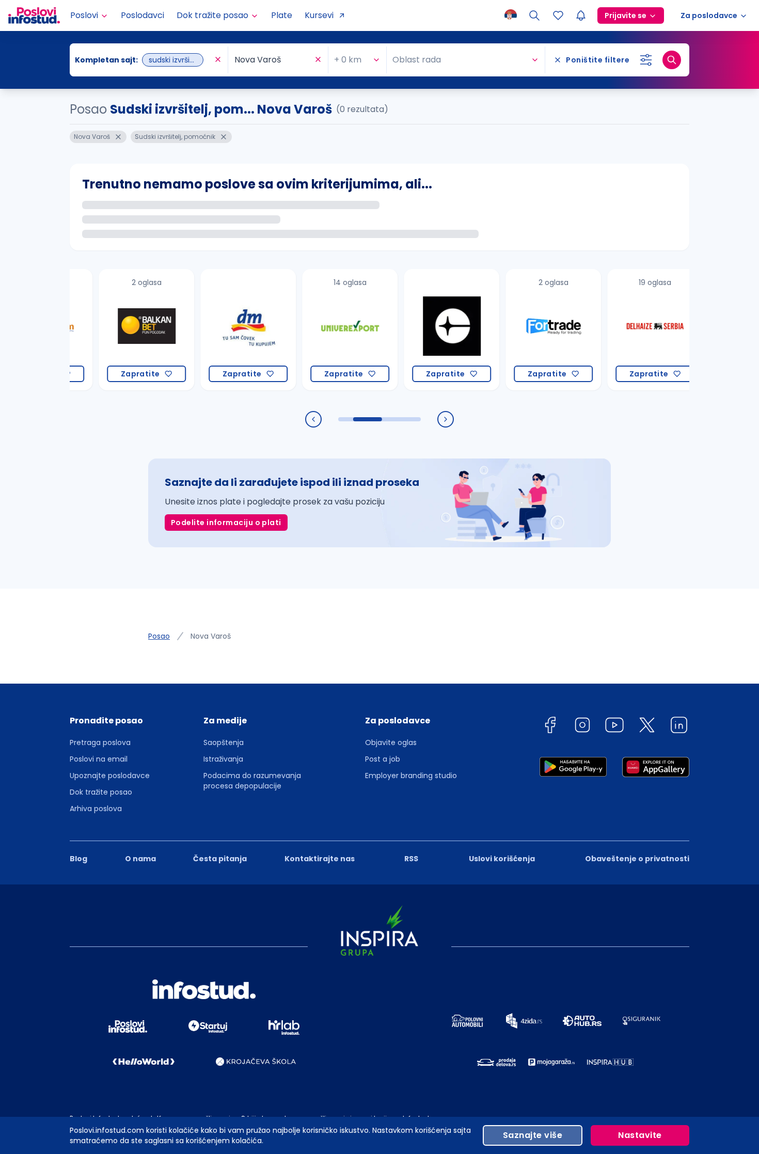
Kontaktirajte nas (319, 858)
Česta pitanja (220, 858)
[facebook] (550, 727)
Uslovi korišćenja (502, 858)
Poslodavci (142, 15)
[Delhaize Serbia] (633, 329)
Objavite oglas (391, 742)
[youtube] (614, 727)
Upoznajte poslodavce (110, 775)
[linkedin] (679, 727)
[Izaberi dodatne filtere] (646, 60)
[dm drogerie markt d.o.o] (226, 329)
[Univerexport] (328, 329)
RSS (411, 858)
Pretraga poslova (100, 742)
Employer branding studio (411, 775)
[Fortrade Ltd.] (531, 329)
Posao (159, 636)
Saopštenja (223, 742)
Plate (281, 15)
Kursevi (319, 15)
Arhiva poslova (96, 808)
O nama (140, 858)
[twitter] (647, 727)
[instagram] (582, 727)
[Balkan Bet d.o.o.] (124, 329)
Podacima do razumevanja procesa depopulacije (252, 780)
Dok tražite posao (101, 792)
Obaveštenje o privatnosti (637, 858)
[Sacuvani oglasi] (558, 15)
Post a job (382, 759)
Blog (78, 858)
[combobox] (143, 60)
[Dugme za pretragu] (671, 60)
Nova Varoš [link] (211, 636)
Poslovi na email (99, 759)
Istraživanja (223, 759)
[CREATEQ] (430, 329)
